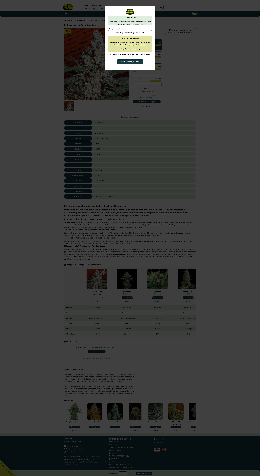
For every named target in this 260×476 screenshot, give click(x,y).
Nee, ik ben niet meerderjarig (130, 49)
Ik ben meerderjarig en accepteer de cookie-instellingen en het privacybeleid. (130, 55)
